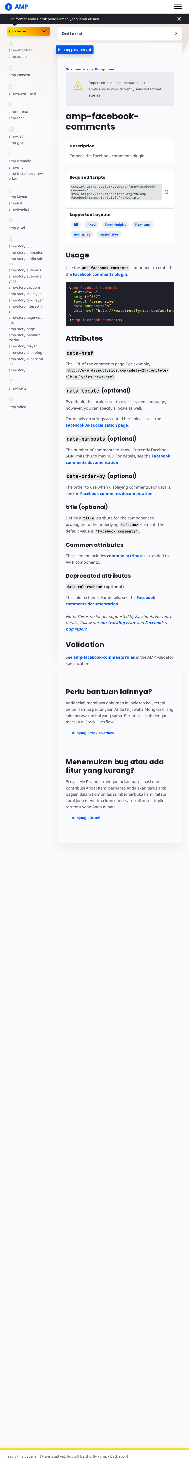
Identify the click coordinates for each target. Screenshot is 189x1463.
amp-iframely (20, 160)
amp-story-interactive (25, 309)
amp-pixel (17, 227)
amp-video (17, 406)
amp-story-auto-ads (25, 270)
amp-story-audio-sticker (26, 261)
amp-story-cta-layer (25, 293)
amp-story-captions (25, 287)
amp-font (16, 118)
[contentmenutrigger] (120, 34)
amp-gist (16, 142)
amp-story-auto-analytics (25, 278)
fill (76, 224)
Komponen (104, 69)
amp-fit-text (18, 111)
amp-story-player (23, 346)
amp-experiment (22, 93)
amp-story (17, 370)
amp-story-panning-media (25, 337)
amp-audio (18, 56)
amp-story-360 (20, 246)
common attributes (126, 555)
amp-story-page (22, 328)
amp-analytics (20, 50)
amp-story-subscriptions (26, 361)
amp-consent (19, 74)
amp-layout (18, 196)
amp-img (16, 167)
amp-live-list (19, 209)
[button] (178, 6)
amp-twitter (18, 388)
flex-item (142, 224)
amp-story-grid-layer (26, 300)
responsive (109, 234)
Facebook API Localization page (97, 425)
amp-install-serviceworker (26, 176)
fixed (91, 224)
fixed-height (115, 224)
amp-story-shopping (25, 352)
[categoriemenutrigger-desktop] (75, 49)
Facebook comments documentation (116, 493)
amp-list (15, 203)
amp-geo (16, 136)
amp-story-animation (26, 252)
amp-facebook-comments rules (104, 657)
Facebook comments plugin (100, 274)
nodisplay (82, 234)
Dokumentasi (78, 69)
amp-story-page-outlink (26, 320)
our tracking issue (118, 622)
